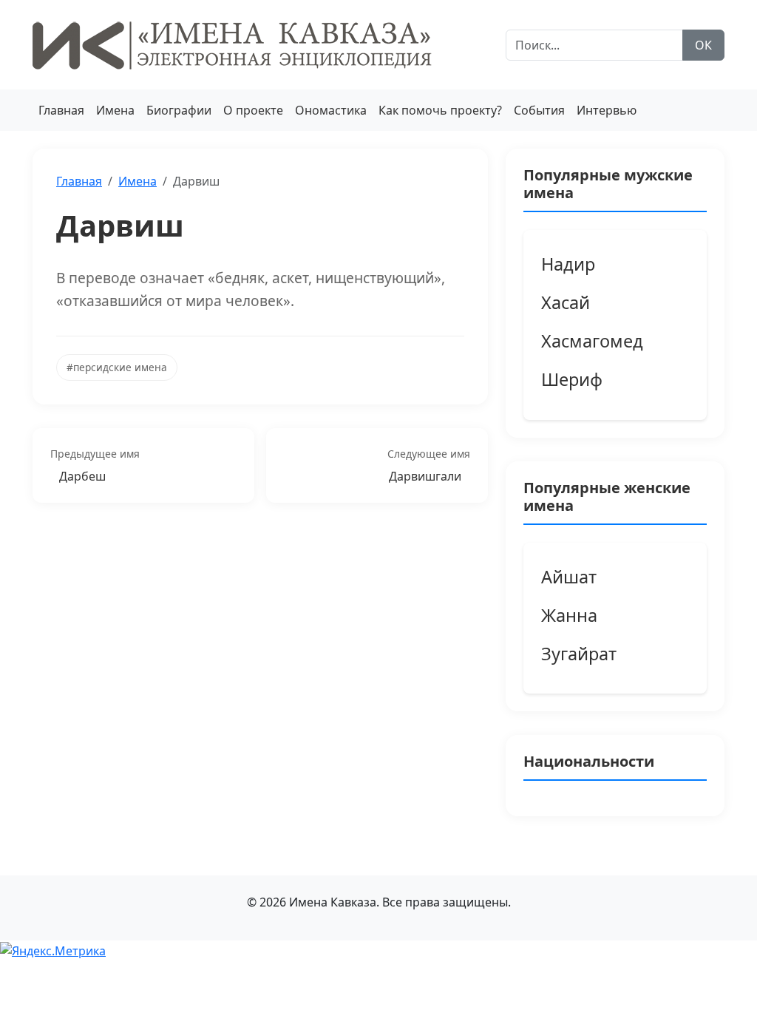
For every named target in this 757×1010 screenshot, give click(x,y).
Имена (115, 110)
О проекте (253, 110)
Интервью (607, 110)
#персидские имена (117, 367)
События (539, 110)
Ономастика (331, 110)
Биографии (178, 110)
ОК (703, 45)
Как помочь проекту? (440, 110)
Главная (61, 110)
